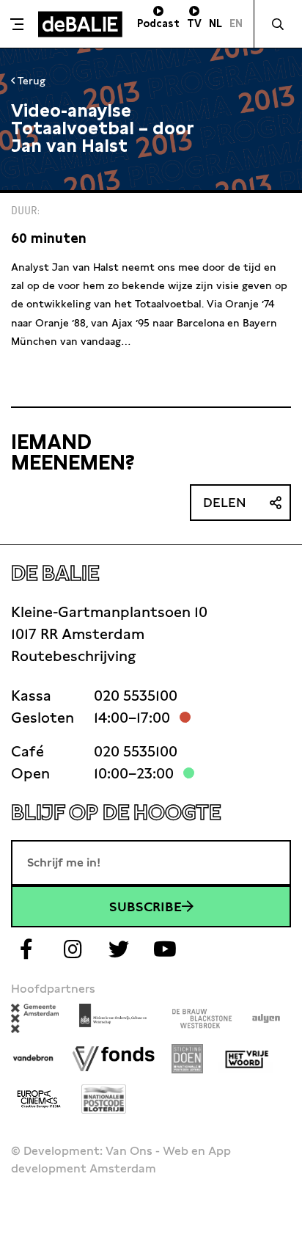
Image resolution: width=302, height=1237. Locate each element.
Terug (30, 81)
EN (236, 23)
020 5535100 (135, 695)
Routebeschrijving (73, 656)
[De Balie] (80, 24)
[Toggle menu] (17, 24)
